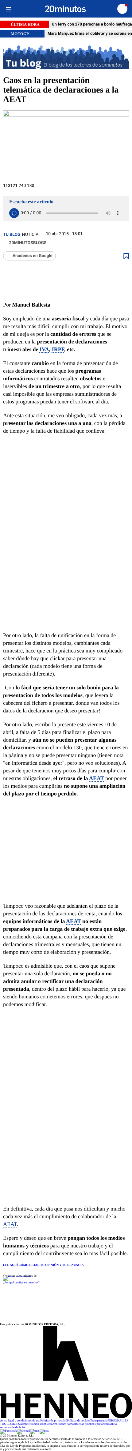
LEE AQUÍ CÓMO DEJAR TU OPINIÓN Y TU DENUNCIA (43, 1265)
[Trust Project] (17, 1276)
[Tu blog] (66, 57)
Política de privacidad (53, 1420)
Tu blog (12, 234)
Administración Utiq (32, 1424)
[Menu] (8, 8)
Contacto (50, 1424)
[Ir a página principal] (65, 9)
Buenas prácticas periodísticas (93, 1424)
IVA (44, 349)
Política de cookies (78, 1420)
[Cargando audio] (14, 213)
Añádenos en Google (32, 255)
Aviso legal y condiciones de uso (20, 1420)
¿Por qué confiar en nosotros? (21, 1282)
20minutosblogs (27, 242)
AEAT (96, 778)
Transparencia (98, 1420)
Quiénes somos (65, 1424)
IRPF (58, 349)
